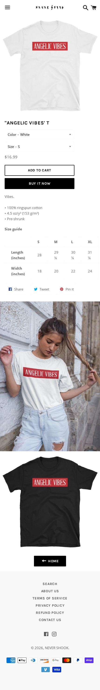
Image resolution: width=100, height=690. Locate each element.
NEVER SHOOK (56, 647)
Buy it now (39, 183)
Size (11, 146)
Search (50, 584)
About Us (50, 591)
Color (12, 134)
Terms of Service (50, 598)
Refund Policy (50, 613)
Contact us (50, 620)
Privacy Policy (50, 605)
